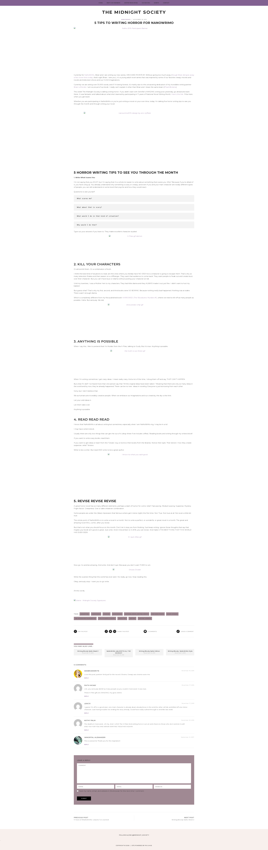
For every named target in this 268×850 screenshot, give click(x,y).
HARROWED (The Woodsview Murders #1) (139, 298)
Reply (86, 678)
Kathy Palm (90, 720)
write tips (122, 618)
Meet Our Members (113, 3)
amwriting (85, 614)
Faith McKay (90, 685)
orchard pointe (158, 614)
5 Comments (80, 665)
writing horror (145, 618)
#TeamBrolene (170, 87)
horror (107, 614)
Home (101, 3)
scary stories (172, 614)
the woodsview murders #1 (85, 618)
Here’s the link (177, 94)
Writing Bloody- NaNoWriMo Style (180, 651)
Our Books (146, 3)
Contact (166, 3)
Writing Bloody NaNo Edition (149, 651)
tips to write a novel (107, 618)
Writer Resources (131, 3)
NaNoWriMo (126, 19)
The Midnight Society (134, 12)
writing (132, 618)
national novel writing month (136, 614)
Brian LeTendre (80, 87)
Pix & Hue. (148, 845)
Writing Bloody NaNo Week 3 (87, 651)
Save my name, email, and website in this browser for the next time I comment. (111, 791)
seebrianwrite (91, 671)
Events (156, 3)
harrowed (96, 614)
